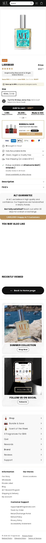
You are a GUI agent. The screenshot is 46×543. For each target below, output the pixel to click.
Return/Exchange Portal (21, 513)
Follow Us (23, 402)
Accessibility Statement (21, 523)
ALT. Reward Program (11, 490)
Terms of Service (34, 538)
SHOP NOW (31, 134)
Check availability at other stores (18, 174)
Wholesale (6, 480)
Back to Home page (25, 290)
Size (4, 89)
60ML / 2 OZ (9, 93)
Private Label (7, 483)
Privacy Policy (16, 520)
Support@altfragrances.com (23, 507)
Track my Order (17, 510)
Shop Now (23, 349)
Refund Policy (16, 517)
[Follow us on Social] (23, 376)
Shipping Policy (20, 538)
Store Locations (30, 476)
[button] (7, 68)
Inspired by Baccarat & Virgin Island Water (18, 74)
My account (7, 497)
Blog (4, 486)
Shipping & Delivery (10, 493)
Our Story (6, 476)
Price (40, 65)
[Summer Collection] (23, 323)
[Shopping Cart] (41, 3)
